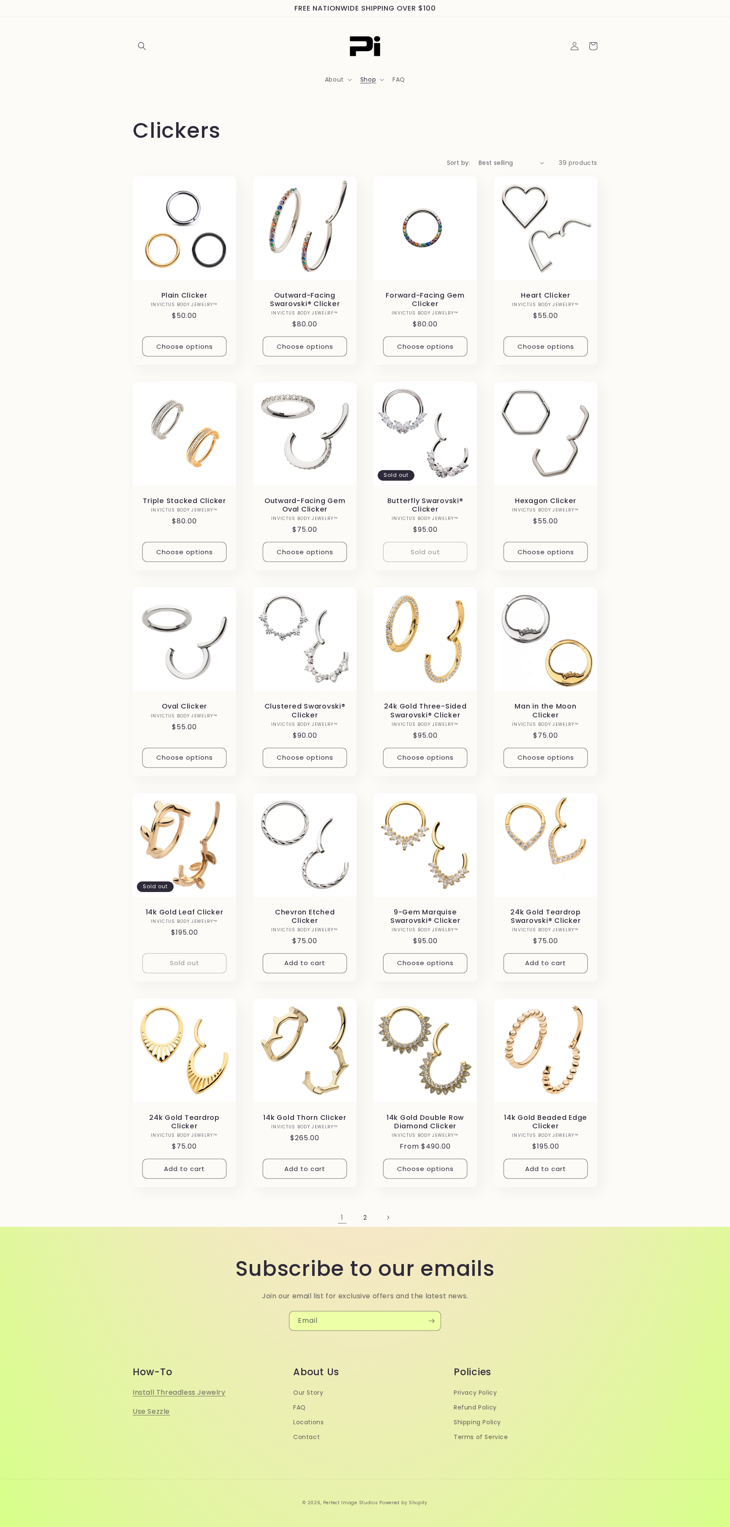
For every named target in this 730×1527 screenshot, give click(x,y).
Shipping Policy (477, 1422)
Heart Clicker (545, 295)
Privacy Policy (475, 1392)
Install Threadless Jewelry (179, 1392)
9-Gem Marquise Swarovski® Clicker (425, 916)
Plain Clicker (184, 295)
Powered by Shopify (403, 1503)
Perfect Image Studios (350, 1503)
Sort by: (458, 163)
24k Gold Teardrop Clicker (184, 1122)
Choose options (184, 346)
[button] (142, 46)
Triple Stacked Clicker (184, 501)
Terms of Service (481, 1437)
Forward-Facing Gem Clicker (425, 299)
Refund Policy (475, 1407)
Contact (306, 1437)
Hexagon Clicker (545, 501)
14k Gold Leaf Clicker (184, 912)
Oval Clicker (184, 706)
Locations (308, 1422)
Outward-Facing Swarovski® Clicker (305, 299)
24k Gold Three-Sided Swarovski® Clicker (425, 710)
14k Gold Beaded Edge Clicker (545, 1122)
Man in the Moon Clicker (545, 710)
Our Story (308, 1392)
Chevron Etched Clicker (305, 916)
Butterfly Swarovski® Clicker (425, 505)
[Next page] (388, 1217)
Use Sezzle (151, 1411)
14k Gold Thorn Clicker (304, 1118)
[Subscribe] (431, 1321)
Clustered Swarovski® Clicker (305, 710)
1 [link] (342, 1217)
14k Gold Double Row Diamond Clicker (425, 1122)
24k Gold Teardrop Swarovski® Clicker (545, 916)
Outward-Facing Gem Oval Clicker (305, 505)
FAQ (299, 1407)
